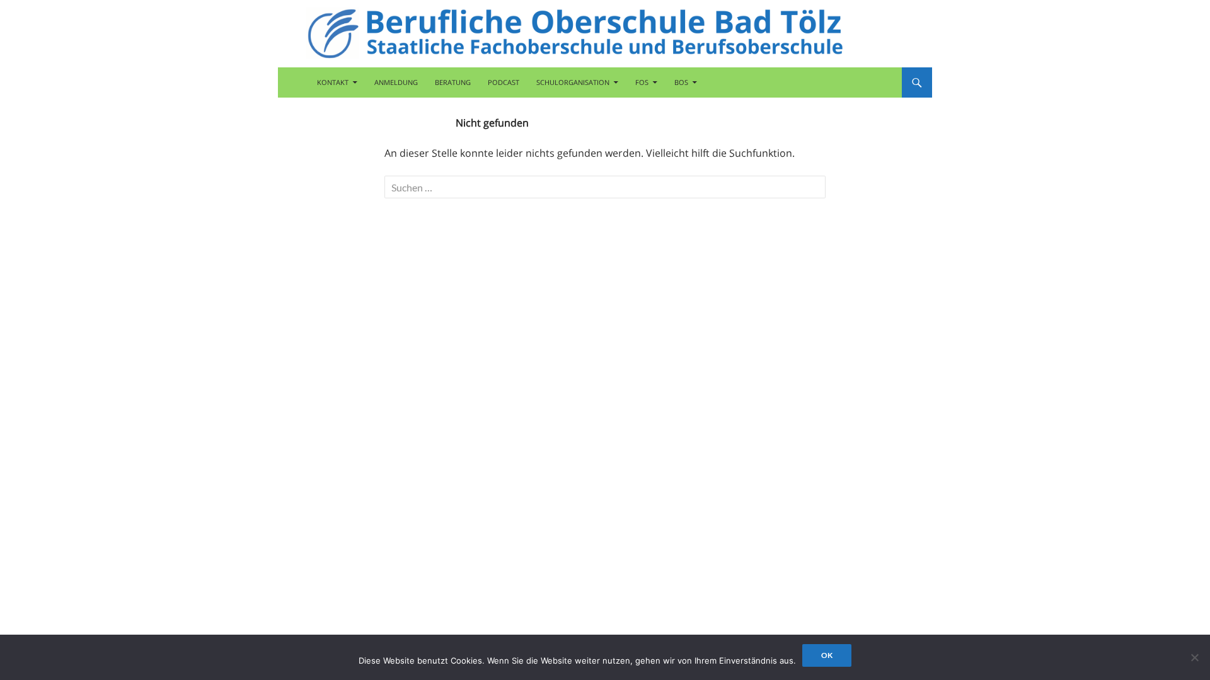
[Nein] (1194, 657)
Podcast (503, 82)
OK (827, 655)
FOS (641, 82)
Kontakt (333, 82)
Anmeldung (396, 82)
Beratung (453, 82)
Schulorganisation (572, 82)
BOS (681, 82)
